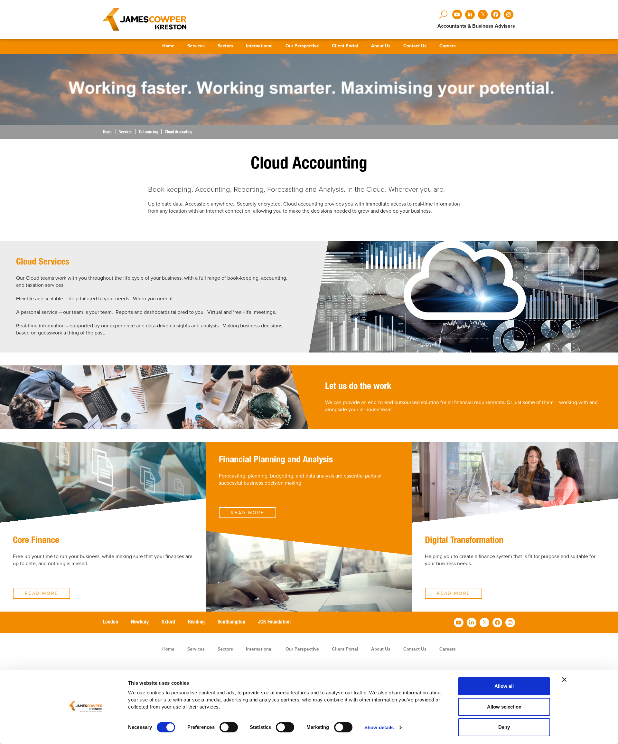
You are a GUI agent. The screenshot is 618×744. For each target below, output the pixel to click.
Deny (504, 727)
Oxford (168, 622)
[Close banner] (564, 679)
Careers (447, 46)
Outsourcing (148, 132)
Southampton (231, 622)
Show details (379, 727)
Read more (41, 593)
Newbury (140, 622)
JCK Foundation (274, 622)
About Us (380, 46)
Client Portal (345, 46)
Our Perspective (302, 46)
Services (196, 46)
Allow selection (504, 707)
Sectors (225, 46)
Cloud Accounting (178, 132)
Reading (196, 622)
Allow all (504, 686)
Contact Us (414, 46)
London (110, 622)
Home (168, 46)
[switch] (229, 727)
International (259, 46)
